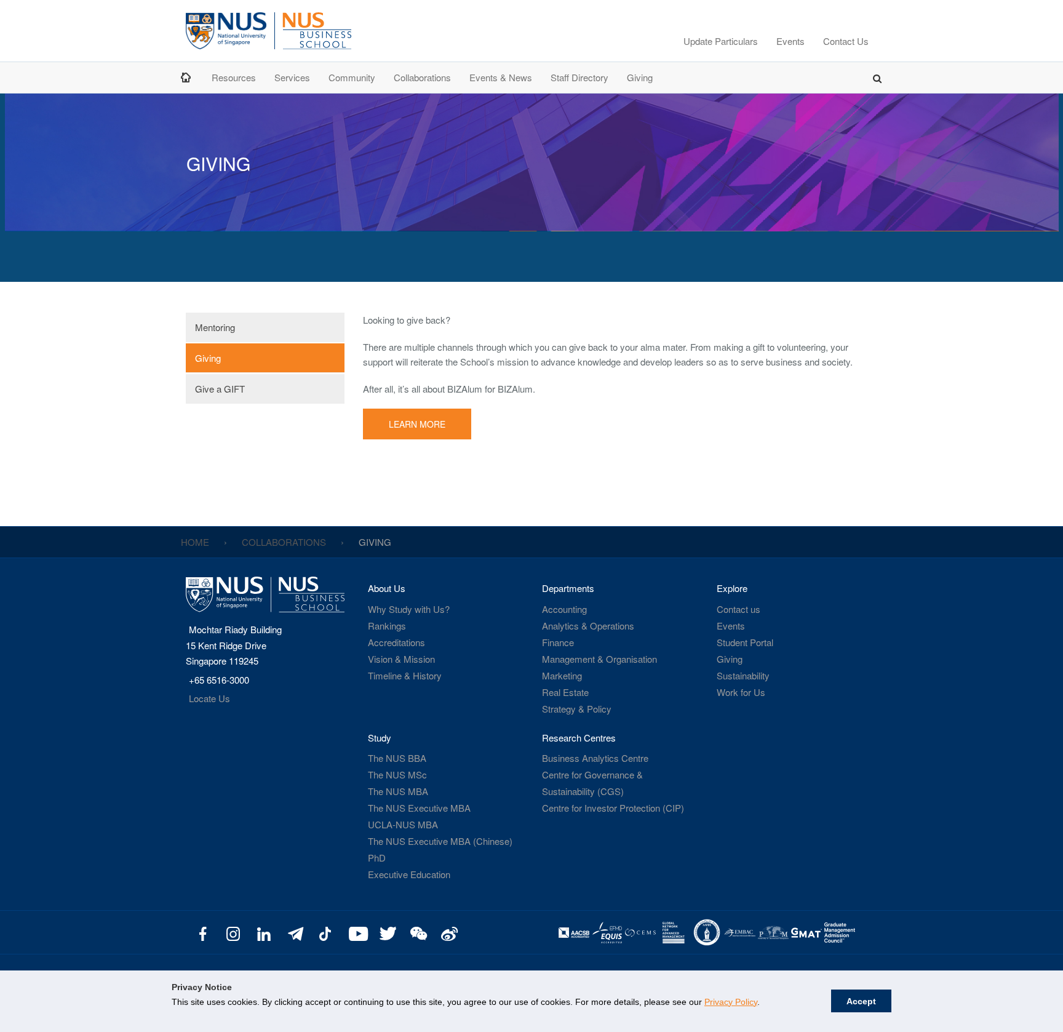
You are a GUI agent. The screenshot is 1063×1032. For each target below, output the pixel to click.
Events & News (500, 77)
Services (292, 77)
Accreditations (396, 642)
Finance (558, 642)
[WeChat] (416, 932)
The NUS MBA (398, 791)
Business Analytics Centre (595, 757)
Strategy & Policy (576, 708)
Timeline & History (405, 675)
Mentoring (215, 327)
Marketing (562, 675)
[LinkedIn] (264, 932)
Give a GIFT (220, 388)
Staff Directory (579, 77)
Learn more (417, 424)
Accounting (564, 608)
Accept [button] (861, 1001)
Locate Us (209, 698)
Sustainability (743, 675)
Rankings (387, 625)
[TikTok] (325, 932)
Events (790, 40)
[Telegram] (294, 932)
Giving (640, 77)
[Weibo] (447, 932)
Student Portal (745, 642)
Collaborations (422, 77)
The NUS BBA (397, 757)
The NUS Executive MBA (419, 807)
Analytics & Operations (588, 625)
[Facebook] (202, 932)
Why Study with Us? (409, 608)
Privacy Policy (730, 1002)
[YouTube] (355, 932)
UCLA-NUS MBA (403, 824)
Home (187, 77)
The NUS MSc (397, 774)
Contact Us (846, 40)
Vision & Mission (401, 658)
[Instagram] (233, 932)
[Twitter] (386, 932)
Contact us (738, 608)
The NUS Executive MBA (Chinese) (440, 840)
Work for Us (741, 692)
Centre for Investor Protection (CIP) (613, 807)
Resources (234, 77)
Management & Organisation (599, 658)
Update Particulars (720, 40)
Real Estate (565, 692)
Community (351, 77)
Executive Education (409, 874)
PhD (377, 857)
